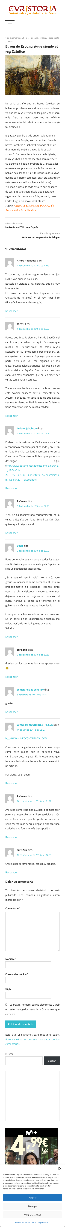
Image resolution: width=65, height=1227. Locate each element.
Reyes (10, 41)
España (34, 37)
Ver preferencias (32, 1215)
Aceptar (32, 1197)
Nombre (10, 959)
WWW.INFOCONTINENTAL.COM (35, 725)
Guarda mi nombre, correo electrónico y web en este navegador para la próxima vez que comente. (32, 1009)
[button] (60, 1168)
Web (8, 989)
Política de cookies (22, 1222)
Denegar (32, 1206)
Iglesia (43, 37)
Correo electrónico (16, 974)
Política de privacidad (40, 1222)
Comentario (12, 908)
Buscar (9, 1054)
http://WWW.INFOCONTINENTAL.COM (26, 738)
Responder (11, 311)
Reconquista (53, 37)
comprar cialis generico (30, 690)
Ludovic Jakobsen (27, 428)
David (20, 546)
